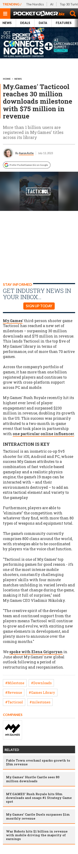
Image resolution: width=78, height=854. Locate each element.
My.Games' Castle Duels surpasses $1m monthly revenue (38, 816)
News (7, 23)
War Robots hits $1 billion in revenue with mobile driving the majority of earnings (37, 835)
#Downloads (41, 683)
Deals (25, 23)
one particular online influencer (43, 433)
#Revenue (13, 692)
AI (51, 4)
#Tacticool (14, 702)
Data (43, 23)
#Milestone (14, 683)
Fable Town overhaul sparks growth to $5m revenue (38, 762)
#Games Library (42, 692)
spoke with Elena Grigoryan (36, 651)
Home (7, 78)
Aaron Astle (26, 153)
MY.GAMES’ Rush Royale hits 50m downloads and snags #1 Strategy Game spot (39, 798)
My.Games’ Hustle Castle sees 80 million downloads (32, 779)
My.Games (12, 320)
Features (64, 23)
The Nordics (35, 4)
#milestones (40, 702)
